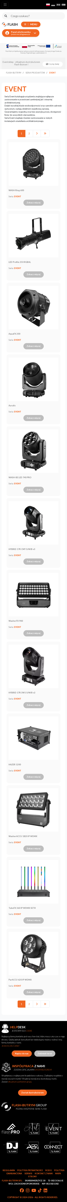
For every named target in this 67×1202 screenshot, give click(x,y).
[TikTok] (40, 1190)
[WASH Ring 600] (33, 164)
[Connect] (53, 1147)
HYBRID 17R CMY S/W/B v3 (22, 549)
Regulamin (9, 1170)
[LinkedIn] (45, 1190)
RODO (48, 1170)
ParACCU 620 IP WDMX (20, 979)
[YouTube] (33, 1190)
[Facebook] (22, 1190)
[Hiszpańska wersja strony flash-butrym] (63, 4)
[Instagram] (27, 1190)
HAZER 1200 (15, 764)
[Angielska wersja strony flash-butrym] (58, 4)
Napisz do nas (22, 1053)
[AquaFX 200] (33, 307)
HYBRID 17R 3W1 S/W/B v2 (22, 692)
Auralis (12, 405)
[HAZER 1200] (33, 738)
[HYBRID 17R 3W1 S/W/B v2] (33, 666)
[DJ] (10, 1147)
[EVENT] (53, 1129)
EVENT (17, 196)
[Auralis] (33, 379)
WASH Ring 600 (16, 190)
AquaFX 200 (14, 334)
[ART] (32, 1129)
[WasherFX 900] (33, 594)
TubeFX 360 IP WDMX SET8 (22, 908)
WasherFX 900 (16, 621)
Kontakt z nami (44, 1173)
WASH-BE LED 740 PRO (20, 477)
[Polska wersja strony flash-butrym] (48, 4)
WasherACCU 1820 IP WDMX (23, 836)
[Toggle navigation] (5, 4)
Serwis (28, 1173)
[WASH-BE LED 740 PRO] (33, 451)
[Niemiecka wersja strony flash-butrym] (53, 4)
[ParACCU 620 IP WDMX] (33, 953)
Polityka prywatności (30, 1170)
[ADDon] (32, 1147)
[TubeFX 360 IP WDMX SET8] (33, 882)
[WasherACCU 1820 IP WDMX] (33, 810)
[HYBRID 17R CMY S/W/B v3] (33, 523)
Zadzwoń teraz (45, 1053)
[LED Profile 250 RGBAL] (33, 235)
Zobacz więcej (34, 202)
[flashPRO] (10, 1129)
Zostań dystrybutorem (32, 1092)
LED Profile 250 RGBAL (20, 262)
